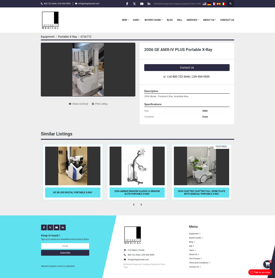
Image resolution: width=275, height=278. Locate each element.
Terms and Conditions (198, 263)
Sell (179, 20)
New (124, 20)
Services (192, 20)
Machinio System (48, 266)
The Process (194, 258)
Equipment (194, 233)
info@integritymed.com (88, 3)
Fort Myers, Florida (136, 250)
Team (191, 250)
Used (136, 20)
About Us (208, 20)
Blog (170, 20)
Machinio (71, 266)
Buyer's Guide (153, 20)
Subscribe (65, 252)
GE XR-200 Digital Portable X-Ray (72, 192)
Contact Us (227, 20)
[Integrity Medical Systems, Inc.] (132, 235)
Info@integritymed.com (138, 259)
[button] (125, 20)
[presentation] (134, 204)
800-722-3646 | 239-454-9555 (57, 3)
